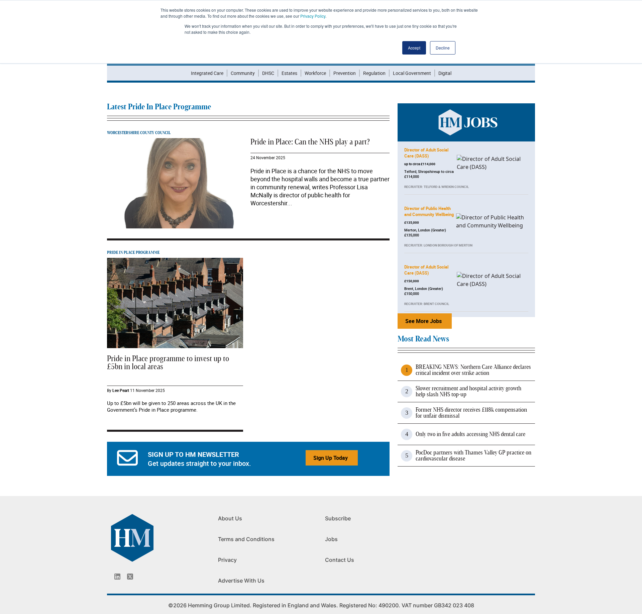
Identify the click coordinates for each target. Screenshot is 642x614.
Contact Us (339, 559)
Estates (289, 73)
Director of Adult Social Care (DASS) (426, 153)
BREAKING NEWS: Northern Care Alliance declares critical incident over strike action (473, 370)
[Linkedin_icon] (117, 577)
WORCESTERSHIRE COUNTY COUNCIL (139, 133)
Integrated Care (207, 73)
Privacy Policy (312, 16)
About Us (230, 518)
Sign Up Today (330, 458)
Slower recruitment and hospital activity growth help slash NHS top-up (468, 392)
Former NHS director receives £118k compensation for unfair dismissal (471, 413)
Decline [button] (443, 47)
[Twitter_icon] (130, 577)
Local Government (412, 73)
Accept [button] (414, 47)
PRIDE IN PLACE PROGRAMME (133, 252)
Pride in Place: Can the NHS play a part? (310, 142)
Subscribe (338, 518)
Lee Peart (120, 390)
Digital (444, 73)
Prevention (344, 73)
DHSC (268, 73)
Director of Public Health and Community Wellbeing (429, 211)
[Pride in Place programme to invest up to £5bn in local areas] (175, 302)
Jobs (331, 539)
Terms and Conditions (246, 539)
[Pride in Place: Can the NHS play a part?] (175, 182)
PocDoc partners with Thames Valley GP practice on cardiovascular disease (473, 456)
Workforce (315, 73)
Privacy (227, 559)
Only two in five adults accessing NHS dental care (470, 434)
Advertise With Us (241, 580)
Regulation (374, 73)
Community (243, 73)
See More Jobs (423, 321)
